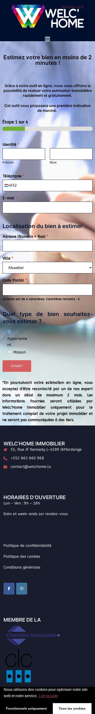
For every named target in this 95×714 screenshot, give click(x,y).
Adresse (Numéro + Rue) (25, 236)
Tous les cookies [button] (72, 708)
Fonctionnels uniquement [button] (26, 708)
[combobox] (7, 185)
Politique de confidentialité (27, 545)
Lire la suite (48, 696)
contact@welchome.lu (31, 466)
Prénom (8, 162)
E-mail (10, 198)
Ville (8, 258)
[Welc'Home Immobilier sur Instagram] (21, 589)
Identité (11, 144)
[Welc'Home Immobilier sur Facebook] (9, 589)
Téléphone (13, 176)
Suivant (17, 366)
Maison (19, 352)
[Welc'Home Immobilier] (47, 18)
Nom (53, 162)
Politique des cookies (21, 556)
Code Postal (15, 280)
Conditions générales (21, 567)
